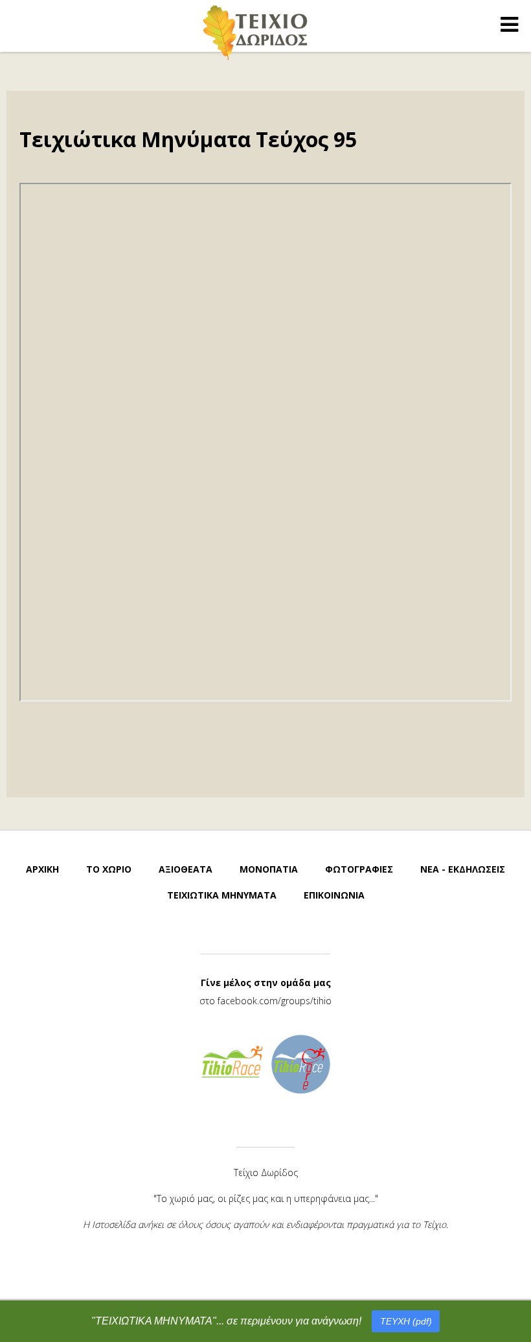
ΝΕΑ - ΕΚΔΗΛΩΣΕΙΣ (462, 869)
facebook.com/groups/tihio (275, 1001)
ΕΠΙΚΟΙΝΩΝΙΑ (334, 895)
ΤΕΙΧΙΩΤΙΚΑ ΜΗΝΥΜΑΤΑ (222, 895)
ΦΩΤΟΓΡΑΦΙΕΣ (359, 869)
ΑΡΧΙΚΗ (42, 869)
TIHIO (256, 32)
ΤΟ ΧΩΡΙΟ (108, 869)
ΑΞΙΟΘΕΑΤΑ (185, 869)
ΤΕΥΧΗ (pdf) (406, 1321)
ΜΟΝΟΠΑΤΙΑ (269, 869)
